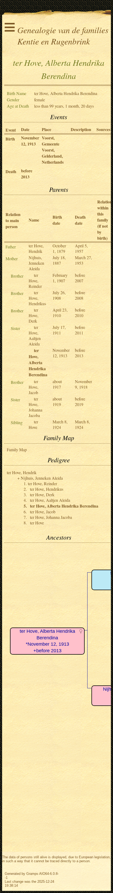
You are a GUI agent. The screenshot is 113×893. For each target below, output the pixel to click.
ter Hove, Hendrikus (37, 298)
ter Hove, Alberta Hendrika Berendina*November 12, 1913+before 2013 (47, 641)
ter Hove (33, 424)
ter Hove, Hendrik (36, 248)
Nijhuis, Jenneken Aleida (36, 263)
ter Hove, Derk (33, 315)
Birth (10, 139)
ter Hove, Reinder (35, 280)
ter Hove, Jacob (33, 387)
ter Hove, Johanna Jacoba (35, 407)
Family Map (17, 449)
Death (11, 171)
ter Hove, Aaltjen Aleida (35, 335)
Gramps (32, 874)
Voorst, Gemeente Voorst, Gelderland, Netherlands (53, 150)
